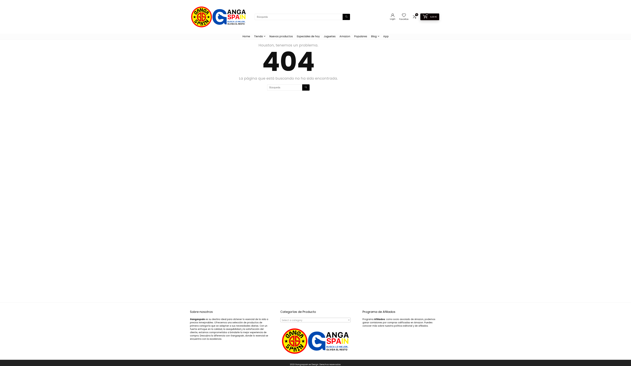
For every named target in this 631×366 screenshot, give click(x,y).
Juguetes (330, 36)
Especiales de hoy (308, 36)
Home (246, 36)
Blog (374, 36)
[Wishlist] (404, 15)
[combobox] (315, 320)
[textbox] (315, 320)
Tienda (258, 36)
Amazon (344, 36)
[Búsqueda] (346, 17)
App (386, 36)
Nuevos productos (281, 36)
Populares (360, 36)
